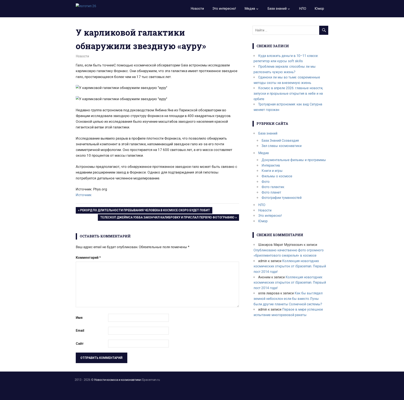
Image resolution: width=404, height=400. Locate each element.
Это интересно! (224, 9)
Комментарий (88, 258)
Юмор (319, 9)
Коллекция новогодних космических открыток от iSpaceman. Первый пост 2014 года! (290, 266)
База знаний (277, 9)
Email (80, 331)
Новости (197, 9)
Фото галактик (273, 187)
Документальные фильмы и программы (294, 160)
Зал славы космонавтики (282, 146)
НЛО (302, 9)
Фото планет (271, 192)
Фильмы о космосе (277, 176)
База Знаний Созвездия (280, 141)
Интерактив (271, 165)
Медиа (250, 9)
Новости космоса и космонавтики (117, 379)
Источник (84, 195)
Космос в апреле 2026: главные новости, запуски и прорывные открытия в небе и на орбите (288, 93)
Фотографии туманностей (282, 198)
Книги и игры (272, 171)
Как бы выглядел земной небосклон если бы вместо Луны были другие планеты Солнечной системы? (288, 298)
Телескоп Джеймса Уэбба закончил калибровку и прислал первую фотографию (167, 218)
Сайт (80, 344)
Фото (266, 182)
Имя (79, 318)
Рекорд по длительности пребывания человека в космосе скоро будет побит (145, 211)
